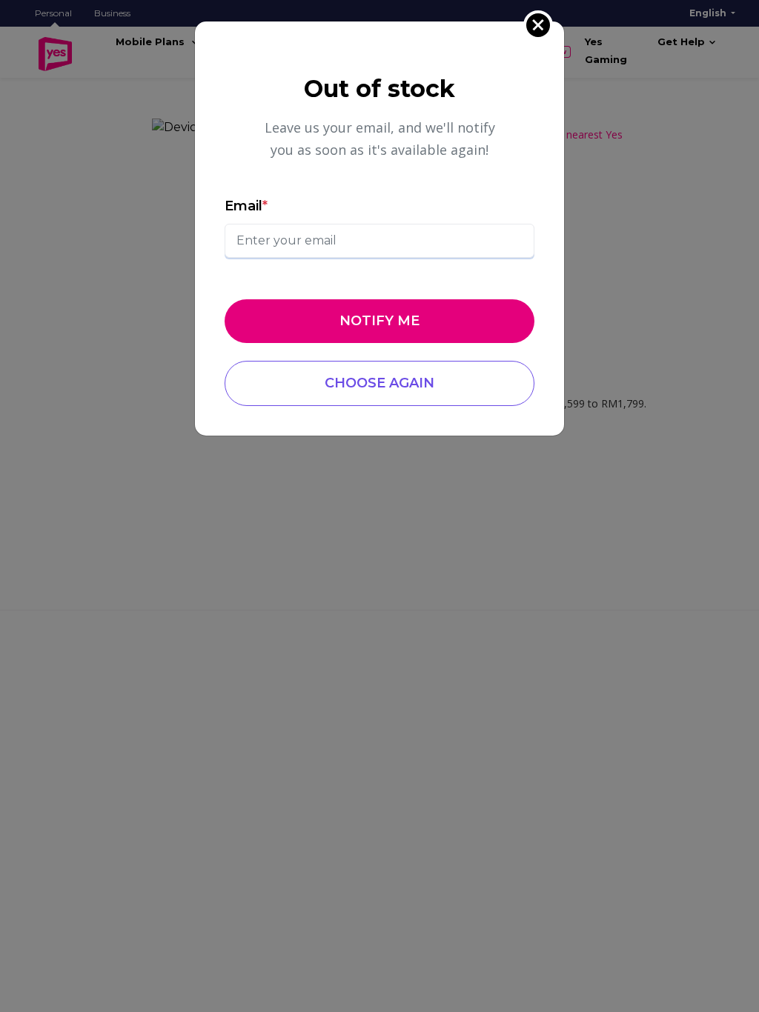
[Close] (538, 25)
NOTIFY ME (379, 321)
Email (246, 206)
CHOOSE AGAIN (379, 383)
